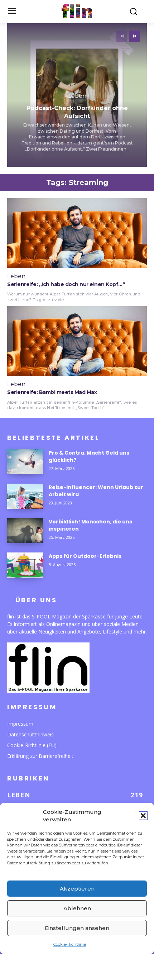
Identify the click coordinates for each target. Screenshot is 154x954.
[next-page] (134, 36)
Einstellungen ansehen (77, 928)
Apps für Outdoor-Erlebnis (85, 556)
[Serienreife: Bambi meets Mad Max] (77, 341)
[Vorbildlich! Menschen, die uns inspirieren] (25, 530)
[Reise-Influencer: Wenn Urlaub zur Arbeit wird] (25, 496)
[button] (143, 815)
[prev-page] (121, 36)
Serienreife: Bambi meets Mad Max (52, 392)
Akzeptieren (77, 888)
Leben (77, 96)
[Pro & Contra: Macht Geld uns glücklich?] (25, 461)
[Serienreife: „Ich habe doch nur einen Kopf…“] (77, 233)
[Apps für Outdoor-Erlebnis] (25, 565)
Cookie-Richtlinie (69, 944)
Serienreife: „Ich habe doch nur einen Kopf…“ (66, 284)
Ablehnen (77, 908)
